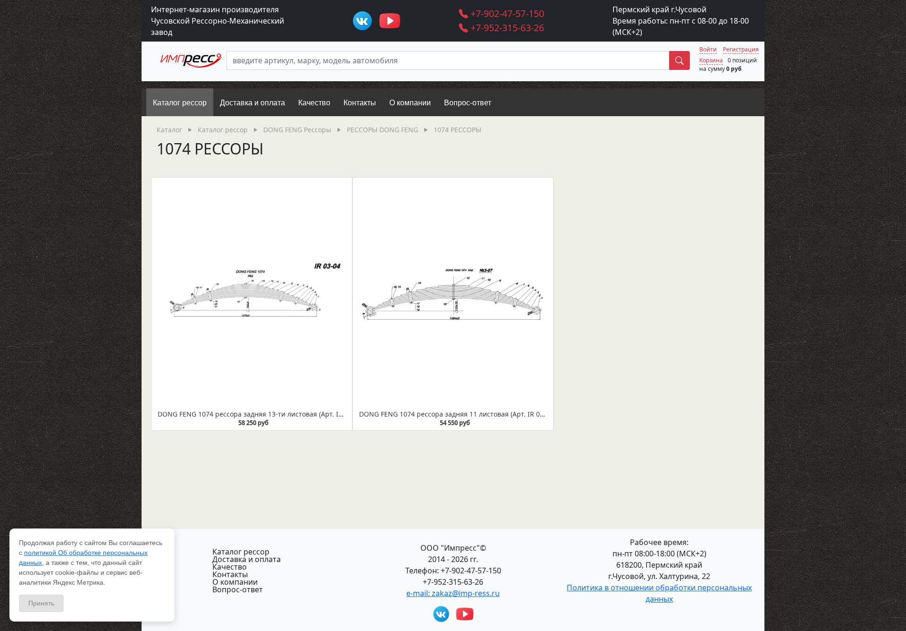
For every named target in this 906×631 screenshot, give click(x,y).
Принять (41, 603)
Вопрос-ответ (237, 589)
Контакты (230, 574)
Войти (708, 49)
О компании (235, 582)
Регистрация (741, 49)
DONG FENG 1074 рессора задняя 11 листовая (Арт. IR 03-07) (457, 413)
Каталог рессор (240, 551)
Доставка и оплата (246, 559)
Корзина (711, 60)
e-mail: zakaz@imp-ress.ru (453, 593)
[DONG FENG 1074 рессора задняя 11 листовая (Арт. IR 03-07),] (453, 294)
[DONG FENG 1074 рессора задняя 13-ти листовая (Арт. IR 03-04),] (252, 294)
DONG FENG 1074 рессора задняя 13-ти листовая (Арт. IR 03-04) (261, 413)
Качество (229, 567)
